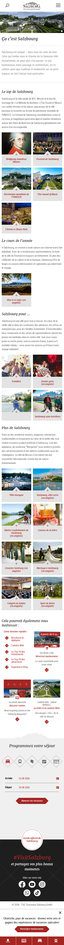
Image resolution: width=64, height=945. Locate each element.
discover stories (17, 705)
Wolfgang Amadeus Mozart (16, 160)
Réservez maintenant (47, 656)
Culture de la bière (47, 530)
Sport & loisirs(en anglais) (47, 605)
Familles (16, 381)
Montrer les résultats (32, 800)
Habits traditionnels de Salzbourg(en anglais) (16, 533)
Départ (8, 787)
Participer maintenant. (32, 928)
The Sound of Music (48, 194)
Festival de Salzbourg (47, 159)
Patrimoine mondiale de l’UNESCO (16, 195)
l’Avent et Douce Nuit (16, 229)
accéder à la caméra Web (47, 708)
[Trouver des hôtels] (40, 941)
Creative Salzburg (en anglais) (16, 569)
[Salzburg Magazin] (24, 941)
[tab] (8, 761)
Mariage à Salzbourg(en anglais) (47, 569)
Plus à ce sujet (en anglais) (16, 301)
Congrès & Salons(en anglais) (16, 605)
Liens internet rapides (15, 631)
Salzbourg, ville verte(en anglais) (47, 496)
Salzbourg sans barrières (47, 416)
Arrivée (8, 778)
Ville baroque (16, 495)
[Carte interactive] (8, 941)
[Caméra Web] (56, 941)
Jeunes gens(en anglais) (47, 383)
